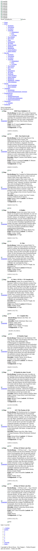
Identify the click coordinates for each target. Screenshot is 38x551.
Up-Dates (14, 35)
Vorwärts (6, 542)
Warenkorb (7, 101)
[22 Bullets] (4, 224)
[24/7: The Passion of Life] (4, 426)
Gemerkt (10, 103)
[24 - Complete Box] (4, 323)
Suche (2, 19)
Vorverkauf (11, 27)
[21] (4, 188)
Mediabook (11, 48)
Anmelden (7, 88)
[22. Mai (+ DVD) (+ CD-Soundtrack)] (4, 295)
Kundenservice (8, 93)
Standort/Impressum (13, 96)
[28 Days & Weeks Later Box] (4, 464)
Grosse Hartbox (12, 50)
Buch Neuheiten (12, 85)
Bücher (6, 83)
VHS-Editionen (12, 82)
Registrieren (11, 90)
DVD (5, 24)
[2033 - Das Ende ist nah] (4, 151)
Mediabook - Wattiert (14, 80)
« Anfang (6, 528)
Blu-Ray (6, 53)
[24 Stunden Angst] (4, 351)
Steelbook (10, 46)
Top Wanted (11, 37)
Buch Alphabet (12, 87)
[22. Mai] (4, 259)
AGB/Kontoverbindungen (15, 98)
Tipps (9, 40)
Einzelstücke (11, 42)
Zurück (6, 529)
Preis (12, 33)
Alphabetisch (15, 32)
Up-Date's (10, 29)
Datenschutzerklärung (14, 99)
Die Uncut (11, 38)
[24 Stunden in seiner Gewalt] (4, 388)
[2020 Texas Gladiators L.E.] (4, 121)
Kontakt (10, 95)
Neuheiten (11, 25)
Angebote (10, 30)
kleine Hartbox (12, 51)
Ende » (6, 544)
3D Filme (10, 43)
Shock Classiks (12, 45)
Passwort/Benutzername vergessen (17, 91)
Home (6, 22)
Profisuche (7, 104)
